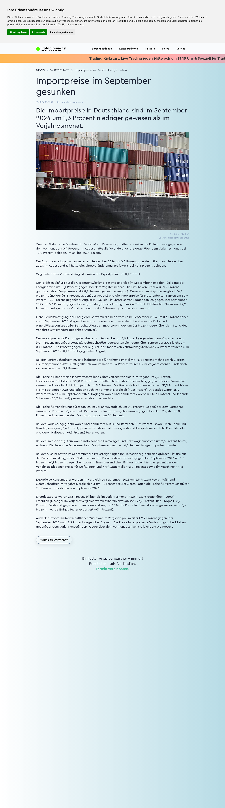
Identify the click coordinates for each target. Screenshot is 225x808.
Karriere (150, 48)
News (165, 48)
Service (180, 48)
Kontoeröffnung (128, 48)
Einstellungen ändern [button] (61, 32)
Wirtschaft (59, 70)
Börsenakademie (102, 48)
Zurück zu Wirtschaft (54, 540)
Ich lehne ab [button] (38, 32)
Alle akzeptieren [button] (18, 32)
